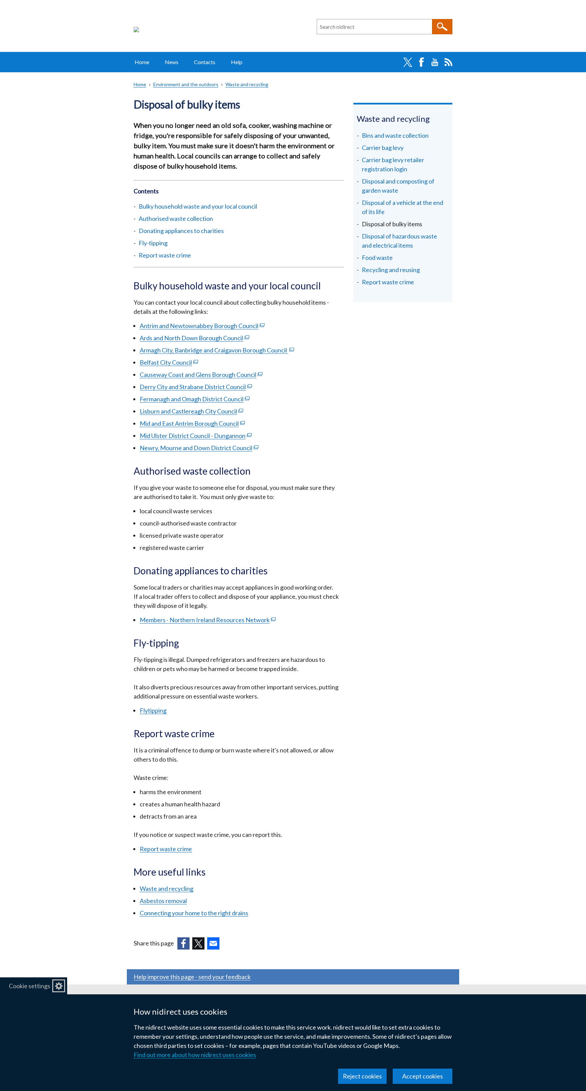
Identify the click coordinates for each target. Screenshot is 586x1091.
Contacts (204, 62)
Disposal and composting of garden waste (398, 185)
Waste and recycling (247, 84)
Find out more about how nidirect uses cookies (195, 1054)
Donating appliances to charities (181, 230)
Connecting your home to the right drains (194, 913)
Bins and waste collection (395, 135)
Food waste (377, 257)
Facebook (421, 62)
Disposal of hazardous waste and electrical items (399, 240)
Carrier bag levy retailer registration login (393, 164)
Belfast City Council (169, 362)
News (171, 62)
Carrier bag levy (383, 147)
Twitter (407, 62)
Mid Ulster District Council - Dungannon (196, 435)
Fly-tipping (153, 243)
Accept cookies (422, 1076)
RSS (448, 62)
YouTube (435, 62)
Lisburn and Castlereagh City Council (191, 411)
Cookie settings (29, 986)
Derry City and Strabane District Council (196, 386)
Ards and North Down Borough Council (194, 338)
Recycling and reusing (391, 269)
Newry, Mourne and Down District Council (199, 448)
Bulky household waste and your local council (198, 206)
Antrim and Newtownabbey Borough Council (202, 325)
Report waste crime (165, 255)
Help (236, 62)
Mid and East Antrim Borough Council (192, 423)
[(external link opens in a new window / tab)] (183, 943)
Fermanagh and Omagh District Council (195, 399)
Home (142, 62)
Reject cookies (362, 1076)
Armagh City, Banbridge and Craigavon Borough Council (217, 350)
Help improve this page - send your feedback (192, 976)
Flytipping (153, 710)
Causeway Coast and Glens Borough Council (201, 374)
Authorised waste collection (176, 218)
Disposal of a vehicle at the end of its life (402, 207)
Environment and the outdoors (185, 84)
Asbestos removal (163, 900)
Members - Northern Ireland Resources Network (208, 620)
